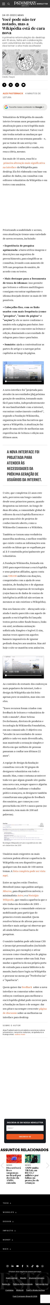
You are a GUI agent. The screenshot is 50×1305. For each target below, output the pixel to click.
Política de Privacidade (22, 1284)
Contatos (9, 1290)
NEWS (21, 15)
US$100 (12, 576)
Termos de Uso (41, 1284)
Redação (6, 1284)
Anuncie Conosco (36, 1278)
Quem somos (11, 1278)
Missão (23, 1278)
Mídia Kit (19, 1290)
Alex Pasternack (13, 93)
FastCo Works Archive (35, 1290)
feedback (27, 987)
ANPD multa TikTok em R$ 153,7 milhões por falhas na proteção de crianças (32, 1175)
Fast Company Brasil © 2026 (25, 1296)
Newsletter (42, 4)
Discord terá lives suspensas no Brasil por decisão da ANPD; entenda (13, 1175)
